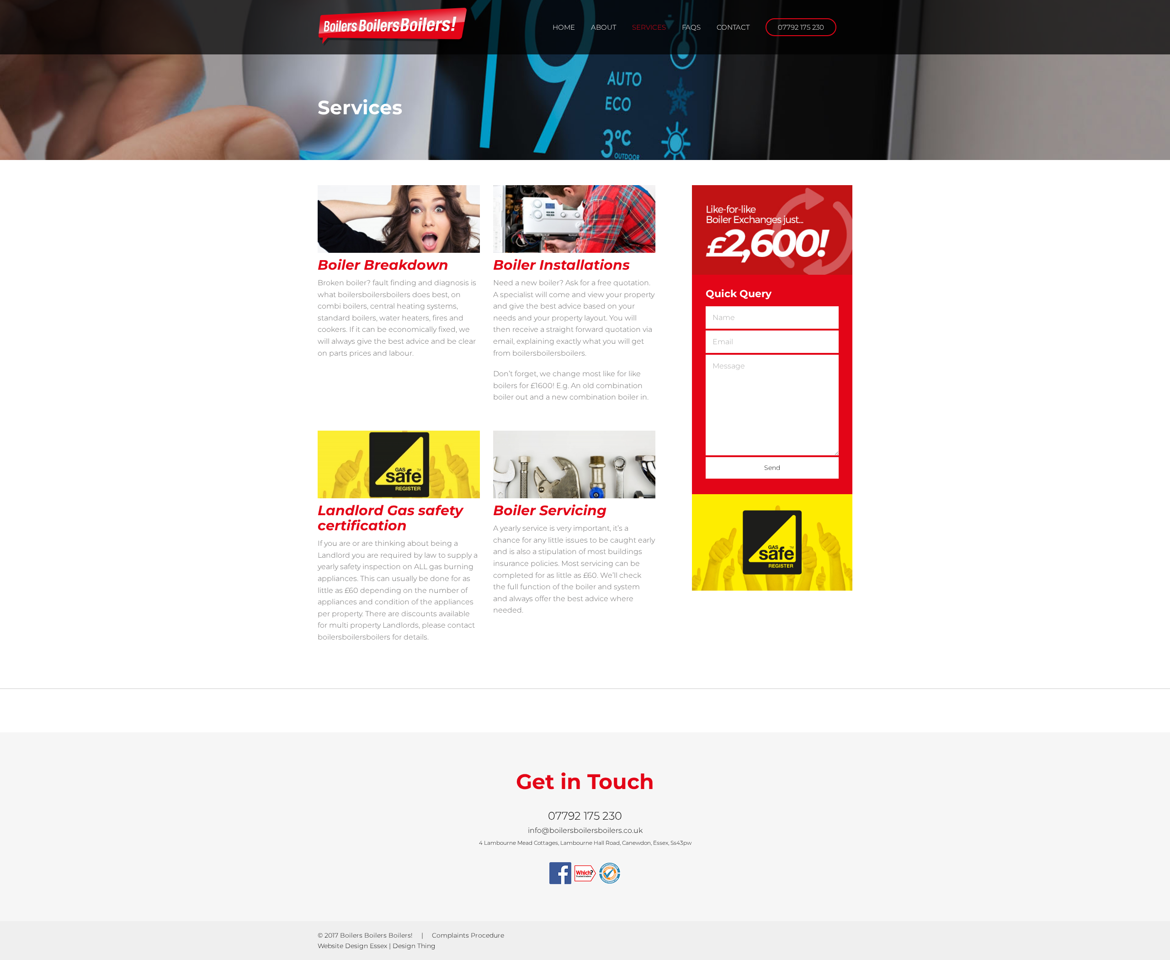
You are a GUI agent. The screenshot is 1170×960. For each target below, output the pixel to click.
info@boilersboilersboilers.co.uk (585, 830)
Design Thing (414, 946)
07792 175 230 (585, 815)
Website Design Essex (352, 946)
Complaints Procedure (468, 935)
